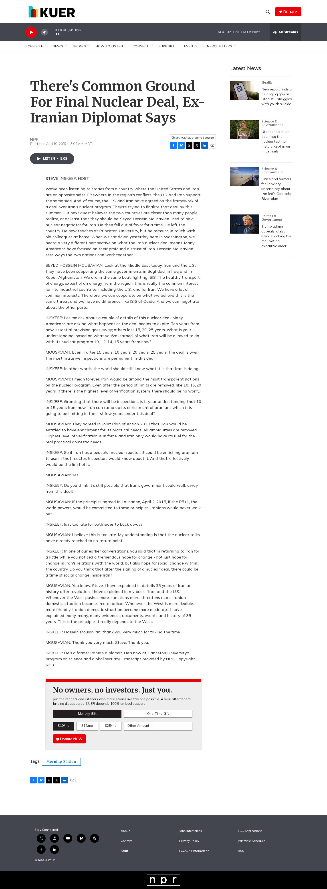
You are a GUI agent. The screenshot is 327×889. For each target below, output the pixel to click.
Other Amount (138, 725)
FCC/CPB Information (194, 851)
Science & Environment (272, 123)
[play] (31, 32)
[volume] (44, 32)
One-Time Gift (158, 713)
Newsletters (219, 46)
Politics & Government (272, 218)
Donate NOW (71, 739)
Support (166, 46)
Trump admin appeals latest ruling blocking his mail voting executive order (276, 236)
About (125, 831)
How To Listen (109, 46)
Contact (126, 841)
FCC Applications (250, 831)
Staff (124, 851)
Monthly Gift (87, 713)
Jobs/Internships (190, 831)
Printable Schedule (251, 841)
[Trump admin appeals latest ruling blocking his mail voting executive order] (244, 224)
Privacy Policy (189, 841)
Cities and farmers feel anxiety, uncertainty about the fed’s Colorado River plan (276, 189)
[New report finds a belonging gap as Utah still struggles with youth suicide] (244, 90)
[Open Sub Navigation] (46, 46)
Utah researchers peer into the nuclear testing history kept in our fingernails (276, 141)
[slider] (51, 32)
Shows (79, 46)
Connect (141, 46)
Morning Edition (61, 762)
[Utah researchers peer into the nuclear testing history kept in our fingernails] (244, 129)
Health (266, 82)
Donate (290, 11)
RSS (241, 851)
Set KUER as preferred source (194, 138)
